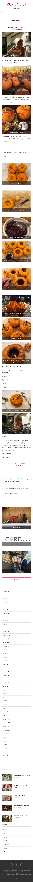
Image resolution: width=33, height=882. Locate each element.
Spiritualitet (6, 844)
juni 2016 (5, 741)
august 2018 (6, 646)
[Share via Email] (20, 465)
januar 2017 (6, 715)
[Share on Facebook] (14, 465)
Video (4, 852)
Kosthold (16, 24)
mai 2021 (5, 584)
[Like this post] (12, 465)
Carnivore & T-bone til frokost (20, 786)
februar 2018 (6, 668)
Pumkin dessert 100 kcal (16, 27)
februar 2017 (6, 712)
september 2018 (6, 642)
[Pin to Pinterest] (18, 465)
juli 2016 (5, 737)
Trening (5, 848)
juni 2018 (5, 653)
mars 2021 (5, 587)
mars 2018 (5, 664)
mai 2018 (5, 657)
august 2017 (6, 690)
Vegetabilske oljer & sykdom (22, 775)
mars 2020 (5, 606)
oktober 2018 (6, 638)
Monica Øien (19, 29)
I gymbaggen (6, 837)
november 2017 (6, 679)
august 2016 (6, 733)
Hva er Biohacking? (19, 795)
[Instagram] (16, 864)
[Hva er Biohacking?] (7, 798)
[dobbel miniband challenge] (7, 808)
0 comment (22, 463)
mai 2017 (5, 701)
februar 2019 (6, 628)
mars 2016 (5, 752)
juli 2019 (5, 617)
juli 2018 (5, 649)
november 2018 (6, 635)
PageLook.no (16, 876)
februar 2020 (6, 609)
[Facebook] (12, 864)
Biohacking (5, 830)
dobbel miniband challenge (21, 805)
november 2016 (6, 722)
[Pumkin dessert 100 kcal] (7, 818)
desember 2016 (6, 719)
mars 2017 (5, 708)
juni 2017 (5, 697)
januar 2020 (6, 613)
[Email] (20, 864)
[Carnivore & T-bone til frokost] (7, 787)
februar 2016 (6, 755)
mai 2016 (5, 744)
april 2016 (5, 748)
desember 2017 (6, 675)
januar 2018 (6, 671)
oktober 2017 (6, 682)
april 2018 (5, 660)
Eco (4, 833)
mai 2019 (5, 624)
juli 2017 (5, 693)
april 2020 (5, 602)
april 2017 (5, 704)
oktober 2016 (6, 726)
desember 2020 (6, 591)
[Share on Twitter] (16, 465)
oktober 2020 (6, 595)
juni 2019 (5, 620)
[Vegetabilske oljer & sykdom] (7, 777)
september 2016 (6, 730)
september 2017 (6, 686)
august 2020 (6, 598)
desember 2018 (6, 631)
